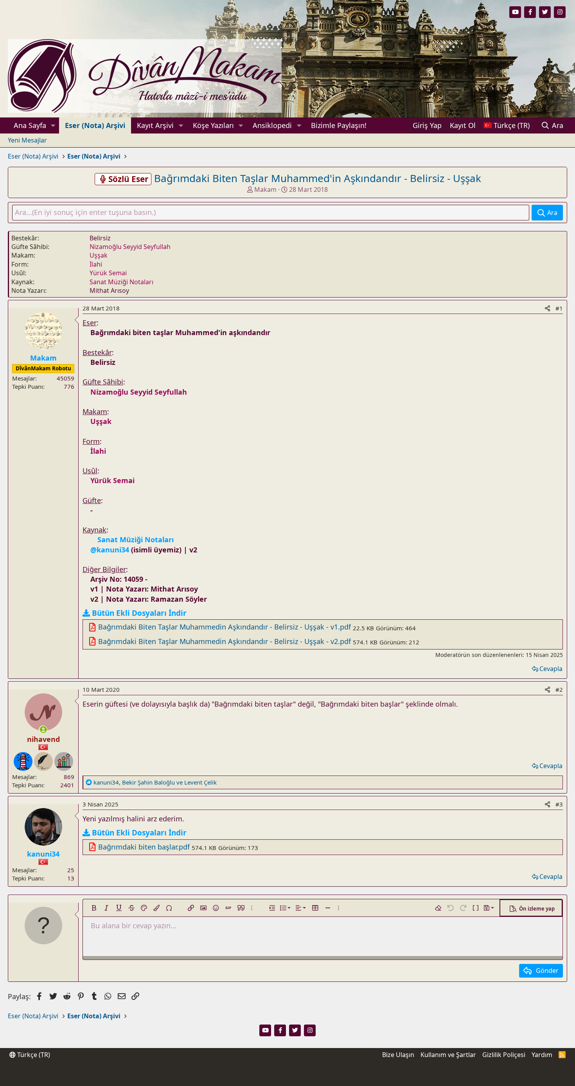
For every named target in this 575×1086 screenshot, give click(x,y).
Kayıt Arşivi (155, 125)
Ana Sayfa (30, 125)
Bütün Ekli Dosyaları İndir (139, 613)
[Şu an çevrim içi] (43, 729)
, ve (155, 782)
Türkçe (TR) (33, 1054)
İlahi (96, 264)
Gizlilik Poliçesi (503, 1054)
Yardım (542, 1054)
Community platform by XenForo (287, 1070)
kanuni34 (43, 854)
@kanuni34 (109, 549)
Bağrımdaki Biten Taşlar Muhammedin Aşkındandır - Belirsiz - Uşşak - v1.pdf (224, 626)
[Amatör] (63, 761)
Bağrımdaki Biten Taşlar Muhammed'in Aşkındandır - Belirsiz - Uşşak (317, 178)
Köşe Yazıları (213, 125)
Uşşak (99, 255)
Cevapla (550, 668)
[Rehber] (23, 761)
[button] (53, 125)
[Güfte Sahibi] (43, 761)
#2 (559, 689)
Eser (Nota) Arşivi (95, 125)
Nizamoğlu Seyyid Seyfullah (130, 246)
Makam (265, 189)
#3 (559, 804)
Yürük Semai (108, 273)
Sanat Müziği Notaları (121, 282)
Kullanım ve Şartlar (448, 1054)
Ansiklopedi (272, 125)
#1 (559, 308)
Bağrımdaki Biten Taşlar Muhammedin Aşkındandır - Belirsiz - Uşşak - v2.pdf (224, 641)
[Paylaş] (547, 308)
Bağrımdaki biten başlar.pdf (144, 846)
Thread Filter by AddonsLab (288, 1078)
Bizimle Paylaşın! (339, 125)
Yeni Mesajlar (27, 140)
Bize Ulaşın (398, 1054)
